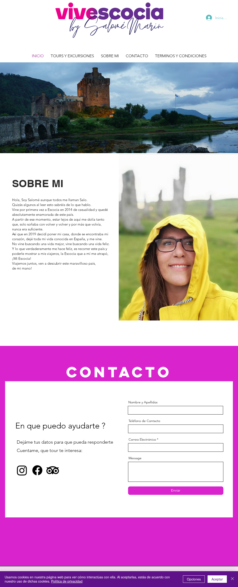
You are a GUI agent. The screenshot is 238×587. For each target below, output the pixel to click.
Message (135, 458)
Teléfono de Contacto (144, 420)
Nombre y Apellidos (143, 402)
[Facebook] (37, 470)
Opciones (194, 579)
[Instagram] (22, 470)
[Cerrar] (232, 579)
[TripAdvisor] (52, 470)
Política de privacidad (67, 581)
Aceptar (217, 579)
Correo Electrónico (142, 439)
